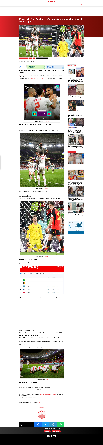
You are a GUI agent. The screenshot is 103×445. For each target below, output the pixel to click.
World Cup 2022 (22, 75)
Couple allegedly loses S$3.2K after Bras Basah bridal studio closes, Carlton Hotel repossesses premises (76, 147)
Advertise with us (56, 431)
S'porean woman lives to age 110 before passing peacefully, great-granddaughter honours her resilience (75, 131)
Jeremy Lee (22, 61)
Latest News (24, 4)
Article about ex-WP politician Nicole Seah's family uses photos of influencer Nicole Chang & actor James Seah (75, 81)
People (42, 4)
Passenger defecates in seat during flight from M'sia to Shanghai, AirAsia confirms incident (75, 98)
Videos (78, 4)
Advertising (32, 439)
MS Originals (72, 4)
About (38, 439)
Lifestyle (53, 4)
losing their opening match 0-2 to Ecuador (47, 394)
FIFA (43, 295)
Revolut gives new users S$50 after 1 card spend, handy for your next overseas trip (75, 167)
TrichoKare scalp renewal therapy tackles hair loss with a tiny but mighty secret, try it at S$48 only (75, 199)
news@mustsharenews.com (49, 400)
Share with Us (47, 431)
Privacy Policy (66, 439)
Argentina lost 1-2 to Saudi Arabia (37, 78)
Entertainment (60, 4)
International (36, 4)
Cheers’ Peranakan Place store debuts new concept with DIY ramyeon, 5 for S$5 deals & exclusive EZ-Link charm (75, 183)
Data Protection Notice (57, 439)
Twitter (47, 121)
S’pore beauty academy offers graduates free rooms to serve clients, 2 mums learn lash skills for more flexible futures (75, 216)
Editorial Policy (46, 439)
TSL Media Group (55, 442)
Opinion (47, 4)
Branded (66, 4)
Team (72, 439)
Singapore (30, 4)
